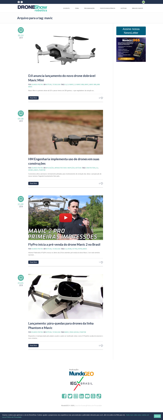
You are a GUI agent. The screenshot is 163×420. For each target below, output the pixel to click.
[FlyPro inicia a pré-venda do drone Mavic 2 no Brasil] (65, 217)
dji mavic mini (79, 84)
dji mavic (70, 84)
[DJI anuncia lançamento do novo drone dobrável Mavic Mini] (65, 49)
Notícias (49, 84)
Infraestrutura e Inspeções (65, 168)
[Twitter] (19, 2)
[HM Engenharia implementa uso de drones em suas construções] (65, 132)
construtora (90, 168)
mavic (87, 84)
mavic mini (92, 84)
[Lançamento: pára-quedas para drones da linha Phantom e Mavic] (65, 296)
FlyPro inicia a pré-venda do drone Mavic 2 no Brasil (64, 244)
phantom (42, 170)
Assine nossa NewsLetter (131, 30)
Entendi (157, 416)
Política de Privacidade (94, 405)
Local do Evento (80, 405)
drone (69, 249)
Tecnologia (56, 84)
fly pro (74, 249)
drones (30, 170)
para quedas (74, 332)
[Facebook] (22, 2)
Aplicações (50, 168)
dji (66, 84)
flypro (80, 249)
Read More (33, 98)
